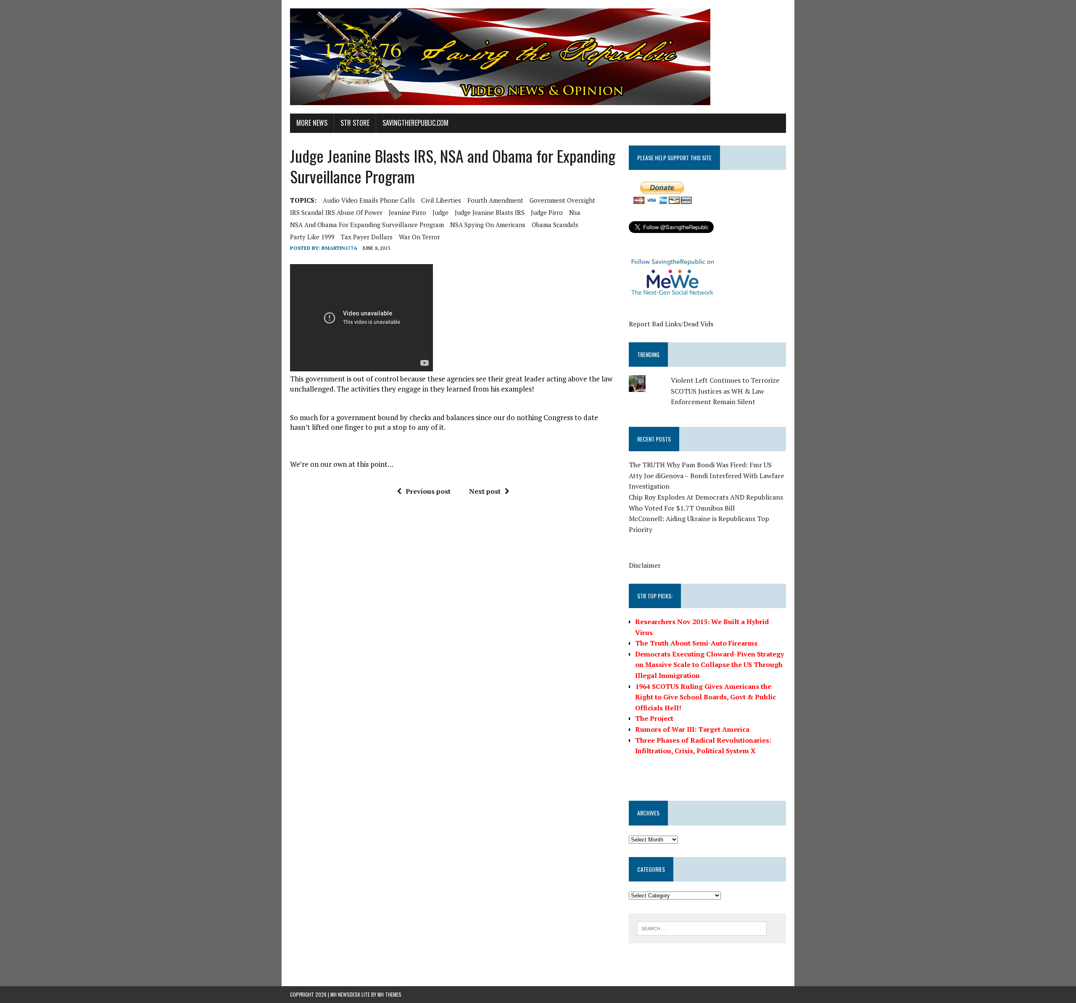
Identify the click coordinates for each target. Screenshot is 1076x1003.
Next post (485, 491)
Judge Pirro (547, 212)
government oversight (562, 200)
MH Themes (389, 994)
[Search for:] (702, 927)
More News (311, 123)
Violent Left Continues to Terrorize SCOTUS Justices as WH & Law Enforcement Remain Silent (725, 391)
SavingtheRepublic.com (415, 123)
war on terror (419, 237)
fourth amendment (495, 200)
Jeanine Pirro (407, 212)
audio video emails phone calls (369, 200)
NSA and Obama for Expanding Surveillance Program (367, 224)
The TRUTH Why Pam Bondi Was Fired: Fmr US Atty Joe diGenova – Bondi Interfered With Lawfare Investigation (706, 475)
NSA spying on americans (487, 224)
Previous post (428, 491)
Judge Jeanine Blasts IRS (490, 212)
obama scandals (555, 224)
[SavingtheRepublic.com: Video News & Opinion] (538, 56)
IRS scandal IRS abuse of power (336, 212)
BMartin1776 (339, 248)
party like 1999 (312, 237)
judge (440, 212)
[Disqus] (453, 629)
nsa (574, 212)
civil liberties (441, 200)
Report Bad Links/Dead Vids (671, 323)
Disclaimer (645, 565)
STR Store (354, 123)
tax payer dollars (367, 237)
